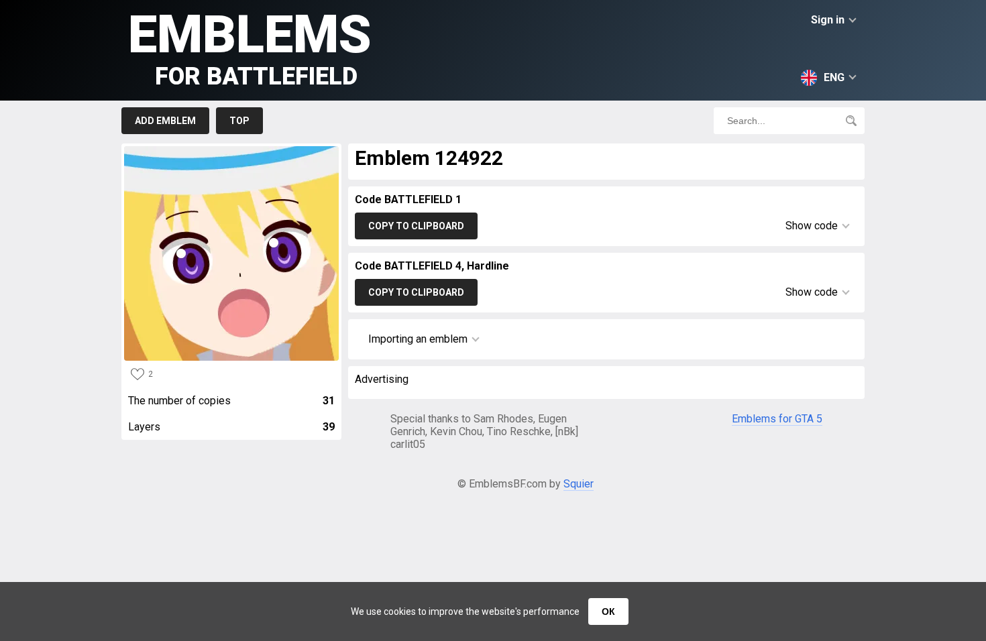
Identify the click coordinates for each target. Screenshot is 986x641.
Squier (578, 483)
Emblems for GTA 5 (777, 418)
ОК (608, 611)
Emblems (250, 47)
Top (239, 120)
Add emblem (165, 120)
